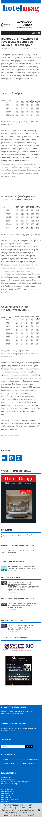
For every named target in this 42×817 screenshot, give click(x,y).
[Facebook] (12, 458)
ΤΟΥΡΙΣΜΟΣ (33, 48)
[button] (34, 33)
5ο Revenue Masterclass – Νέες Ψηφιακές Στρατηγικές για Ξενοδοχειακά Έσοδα (20, 627)
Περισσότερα (15, 815)
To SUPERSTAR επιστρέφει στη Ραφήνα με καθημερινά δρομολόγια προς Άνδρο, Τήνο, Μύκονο (24, 605)
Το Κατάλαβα (29, 815)
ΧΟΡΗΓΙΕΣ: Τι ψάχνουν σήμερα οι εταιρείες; (21, 552)
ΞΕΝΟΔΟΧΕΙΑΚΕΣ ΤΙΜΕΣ (11, 436)
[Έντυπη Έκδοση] (4, 458)
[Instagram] (19, 458)
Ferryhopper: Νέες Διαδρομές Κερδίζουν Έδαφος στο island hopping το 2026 (24, 567)
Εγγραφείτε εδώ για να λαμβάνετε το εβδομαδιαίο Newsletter (18, 536)
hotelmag (7, 48)
